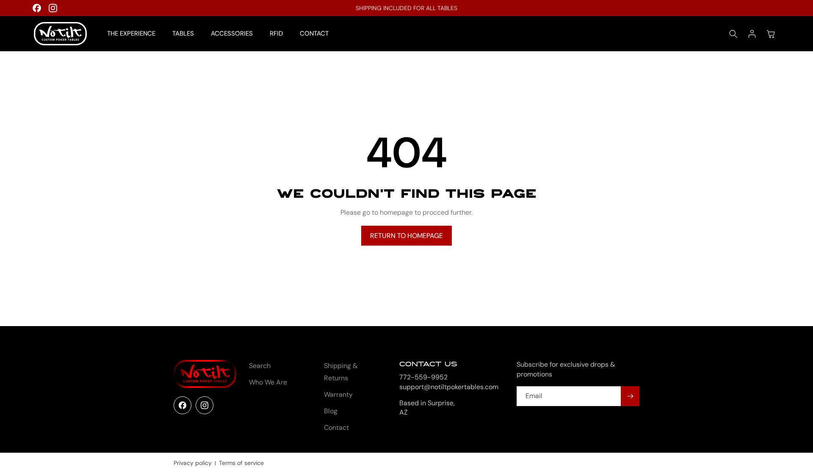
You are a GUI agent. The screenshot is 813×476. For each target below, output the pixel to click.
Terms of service (241, 463)
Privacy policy (193, 463)
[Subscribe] (630, 396)
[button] (733, 34)
